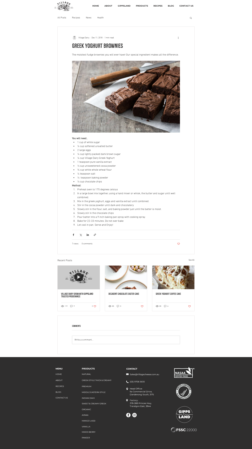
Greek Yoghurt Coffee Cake (168, 294)
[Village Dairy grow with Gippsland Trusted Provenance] (79, 277)
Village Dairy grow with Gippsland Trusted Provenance (77, 295)
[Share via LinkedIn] (87, 234)
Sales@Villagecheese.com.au (144, 374)
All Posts (61, 17)
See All (192, 260)
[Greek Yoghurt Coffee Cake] (173, 277)
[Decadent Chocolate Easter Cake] (126, 277)
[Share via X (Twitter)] (80, 234)
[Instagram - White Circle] (134, 415)
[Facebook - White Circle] (128, 415)
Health (100, 17)
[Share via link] (94, 234)
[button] (190, 18)
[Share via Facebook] (73, 234)
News (88, 17)
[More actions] (178, 37)
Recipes (76, 17)
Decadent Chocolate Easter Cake (123, 294)
